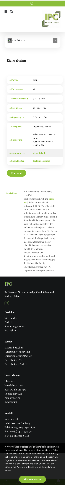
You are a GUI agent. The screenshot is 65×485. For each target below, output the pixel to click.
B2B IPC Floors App (15, 389)
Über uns (10, 381)
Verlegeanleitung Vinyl (17, 351)
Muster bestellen (14, 347)
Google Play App (14, 393)
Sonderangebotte (14, 326)
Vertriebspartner (14, 385)
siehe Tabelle (39, 153)
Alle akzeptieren (32, 479)
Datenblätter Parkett (16, 364)
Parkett (9, 322)
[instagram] (7, 303)
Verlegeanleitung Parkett (18, 355)
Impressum (11, 401)
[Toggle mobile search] (11, 11)
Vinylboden (11, 318)
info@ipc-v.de (21, 435)
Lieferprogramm (41, 160)
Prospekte (10, 330)
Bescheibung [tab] (11, 193)
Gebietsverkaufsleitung (17, 423)
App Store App (12, 397)
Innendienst (11, 419)
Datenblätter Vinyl (15, 360)
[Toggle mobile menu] (6, 11)
